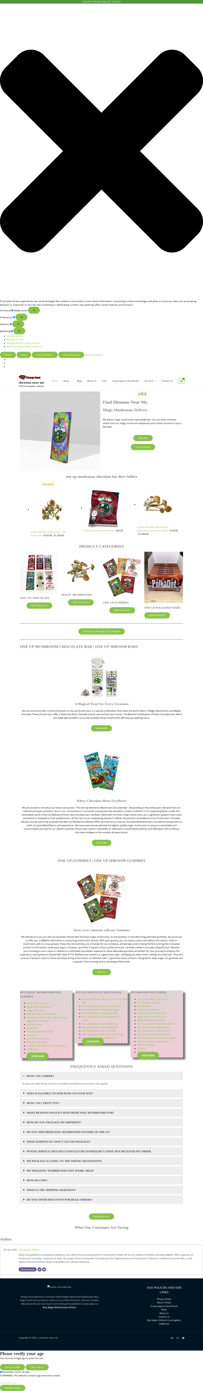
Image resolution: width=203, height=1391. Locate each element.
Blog (79, 380)
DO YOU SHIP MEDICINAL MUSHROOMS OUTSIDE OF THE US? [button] (68, 1131)
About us (92, 380)
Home (55, 380)
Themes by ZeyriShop (8, 1383)
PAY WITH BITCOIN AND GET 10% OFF (101, 1)
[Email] (44, 1269)
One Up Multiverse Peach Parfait (99, 1030)
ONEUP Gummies (146, 1044)
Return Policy (164, 1302)
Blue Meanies (144, 1006)
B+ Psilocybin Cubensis (149, 1002)
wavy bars (32, 1035)
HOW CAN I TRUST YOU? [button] (43, 1103)
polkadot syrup (34, 1024)
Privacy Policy (164, 1299)
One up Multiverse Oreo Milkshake (100, 1027)
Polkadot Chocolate (37, 1042)
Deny (23, 354)
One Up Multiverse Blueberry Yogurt (101, 1009)
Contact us (167, 380)
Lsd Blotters (33, 1049)
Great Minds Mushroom (39, 1006)
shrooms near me (31, 382)
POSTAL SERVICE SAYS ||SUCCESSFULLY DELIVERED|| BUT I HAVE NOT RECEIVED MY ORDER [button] (89, 1151)
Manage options (15, 336)
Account (149, 380)
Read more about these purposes (24, 346)
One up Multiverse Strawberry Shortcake (103, 1034)
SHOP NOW (37, 1056)
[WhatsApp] (177, 1338)
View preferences (45, 354)
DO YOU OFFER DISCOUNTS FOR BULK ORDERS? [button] (59, 1199)
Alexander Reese (29, 1250)
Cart (104, 380)
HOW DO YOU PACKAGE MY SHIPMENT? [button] (54, 1122)
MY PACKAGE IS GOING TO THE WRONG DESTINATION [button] (64, 1160)
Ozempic (141, 1048)
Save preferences (71, 354)
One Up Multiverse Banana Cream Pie (101, 1006)
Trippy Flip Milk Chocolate (40, 1031)
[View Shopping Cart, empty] (181, 381)
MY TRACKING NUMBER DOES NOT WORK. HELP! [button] (60, 1170)
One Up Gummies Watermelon (153, 1041)
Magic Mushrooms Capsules (151, 1016)
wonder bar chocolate (38, 1038)
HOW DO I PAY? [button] (37, 1180)
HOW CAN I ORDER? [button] (40, 1075)
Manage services (15, 339)
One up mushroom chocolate (42, 1013)
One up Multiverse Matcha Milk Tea (100, 1023)
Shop (66, 380)
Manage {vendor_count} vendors (24, 343)
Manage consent (12, 1387)
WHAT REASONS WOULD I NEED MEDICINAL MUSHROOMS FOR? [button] (70, 1112)
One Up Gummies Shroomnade (153, 1034)
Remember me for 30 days (16, 1371)
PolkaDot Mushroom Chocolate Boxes (46, 1045)
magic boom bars (36, 1010)
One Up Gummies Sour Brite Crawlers (156, 1037)
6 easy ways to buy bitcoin (125, 380)
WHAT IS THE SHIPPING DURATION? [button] (51, 1189)
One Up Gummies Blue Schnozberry (155, 1023)
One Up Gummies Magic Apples (153, 1027)
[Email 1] (172, 1338)
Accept (8, 354)
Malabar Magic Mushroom (150, 1020)
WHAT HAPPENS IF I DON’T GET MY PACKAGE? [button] (58, 1141)
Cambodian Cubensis (148, 1009)
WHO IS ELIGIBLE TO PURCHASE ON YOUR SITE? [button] (60, 1093)
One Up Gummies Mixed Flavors (153, 1030)
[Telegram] (183, 1338)
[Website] (39, 1269)
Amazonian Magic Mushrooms (153, 999)
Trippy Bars (33, 1028)
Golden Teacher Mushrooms (152, 1013)
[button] (101, 152)
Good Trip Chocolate (37, 1003)
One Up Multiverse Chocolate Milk (99, 1013)
